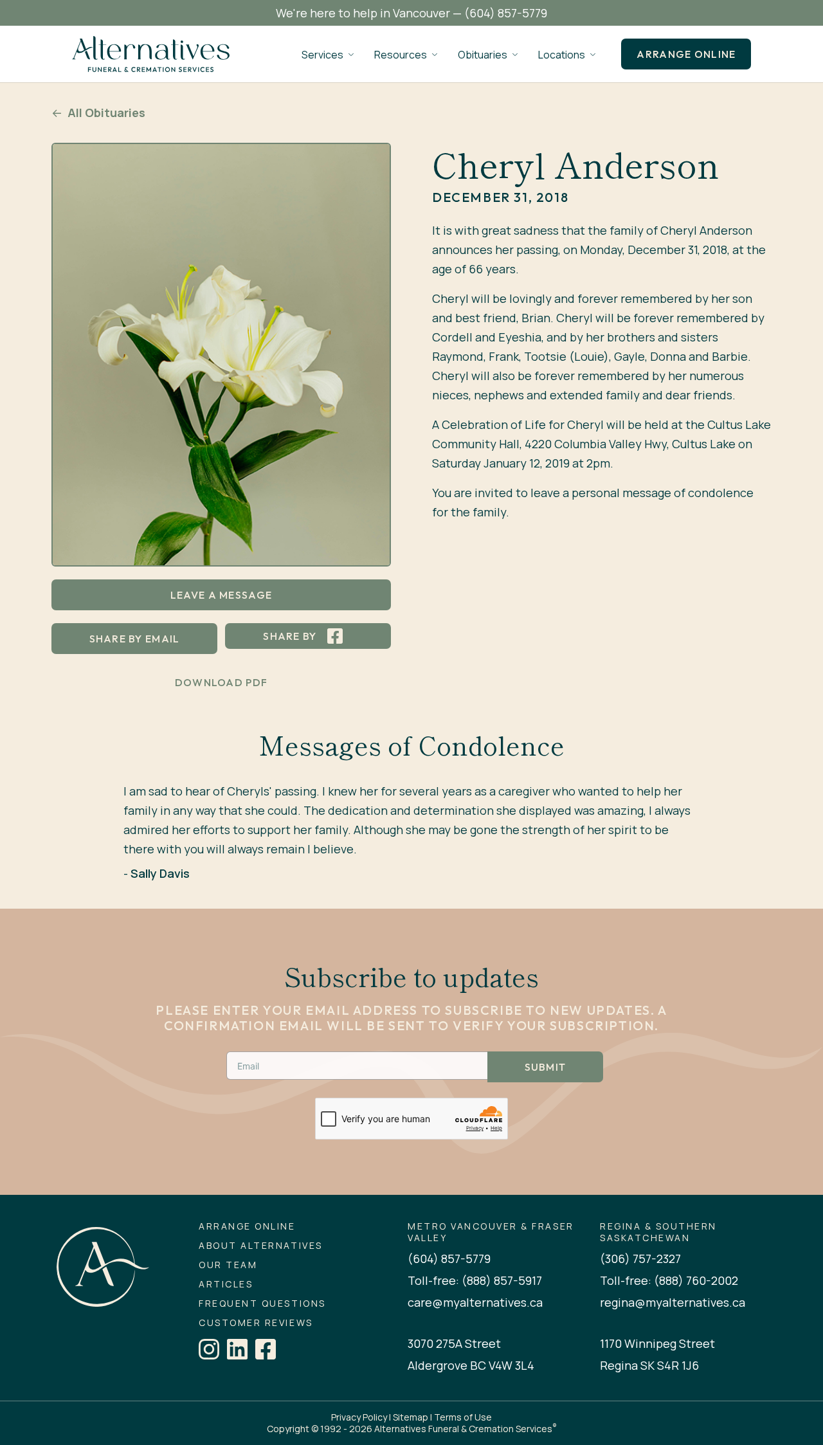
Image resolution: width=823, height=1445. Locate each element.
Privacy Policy (359, 1417)
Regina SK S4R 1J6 (649, 1365)
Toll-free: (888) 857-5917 (475, 1280)
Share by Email (134, 638)
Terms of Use (463, 1417)
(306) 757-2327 (640, 1258)
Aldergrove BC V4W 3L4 (471, 1365)
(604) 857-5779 (505, 13)
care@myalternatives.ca (475, 1302)
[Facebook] (265, 1349)
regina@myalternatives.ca (672, 1302)
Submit (545, 1066)
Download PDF (221, 682)
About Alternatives (260, 1245)
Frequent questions (262, 1303)
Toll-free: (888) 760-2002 (669, 1280)
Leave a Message (221, 594)
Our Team (228, 1265)
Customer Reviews (255, 1323)
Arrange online (686, 54)
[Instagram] (209, 1349)
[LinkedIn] (237, 1349)
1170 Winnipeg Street (657, 1343)
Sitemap (410, 1417)
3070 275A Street (454, 1343)
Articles (226, 1284)
